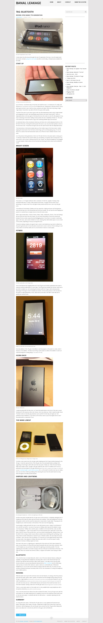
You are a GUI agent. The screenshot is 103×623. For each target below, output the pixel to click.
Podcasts (60, 621)
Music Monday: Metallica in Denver (75, 82)
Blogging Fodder (70, 92)
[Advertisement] (76, 39)
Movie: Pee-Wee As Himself (73, 89)
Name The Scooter (80, 2)
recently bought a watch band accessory (29, 470)
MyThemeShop (38, 621)
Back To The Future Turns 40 (73, 80)
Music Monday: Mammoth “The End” (75, 72)
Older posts (22, 615)
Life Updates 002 (70, 94)
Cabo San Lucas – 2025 (72, 74)
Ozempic (68, 84)
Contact (68, 2)
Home (51, 2)
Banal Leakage (28, 3)
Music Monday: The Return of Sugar (75, 76)
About (59, 2)
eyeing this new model (31, 59)
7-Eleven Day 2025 (71, 78)
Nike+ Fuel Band (48, 563)
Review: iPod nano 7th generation (29, 15)
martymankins (19, 17)
